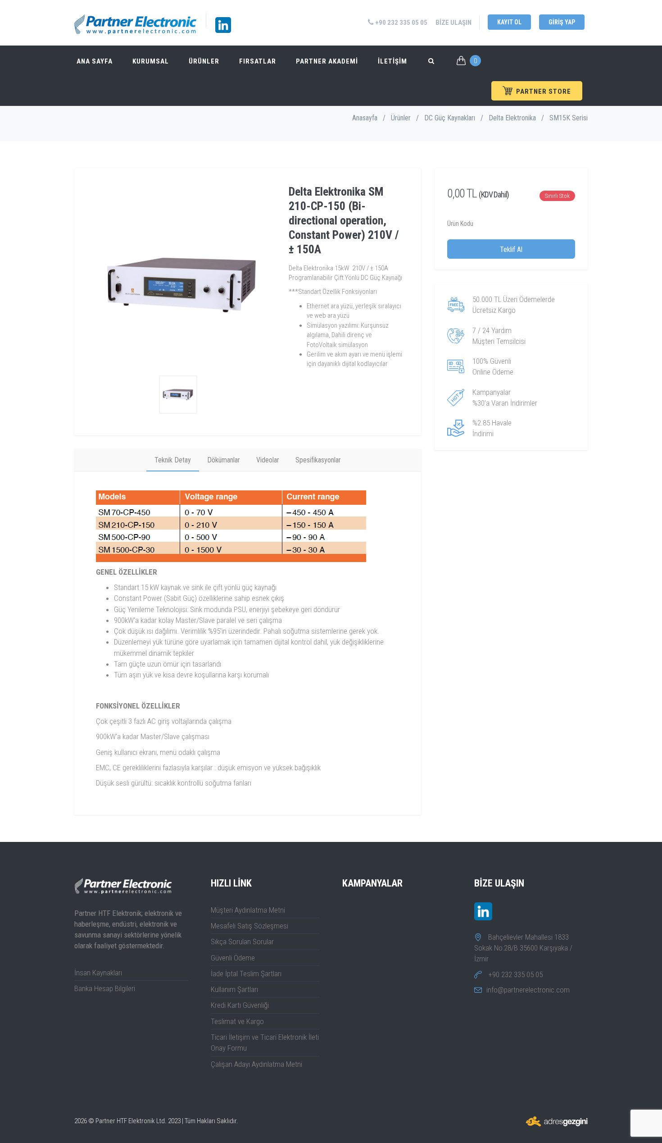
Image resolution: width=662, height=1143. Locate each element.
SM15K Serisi (568, 118)
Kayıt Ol (509, 22)
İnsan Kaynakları (98, 972)
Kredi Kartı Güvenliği (240, 1005)
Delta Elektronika (512, 118)
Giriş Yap (562, 22)
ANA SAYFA (95, 61)
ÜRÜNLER (204, 61)
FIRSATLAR (257, 61)
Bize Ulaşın (453, 22)
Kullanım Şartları (234, 989)
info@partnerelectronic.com (528, 989)
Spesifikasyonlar (318, 460)
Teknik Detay (172, 460)
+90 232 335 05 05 (400, 22)
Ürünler (401, 118)
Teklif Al (511, 249)
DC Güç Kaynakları (449, 118)
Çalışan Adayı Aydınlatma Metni (256, 1064)
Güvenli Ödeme (233, 957)
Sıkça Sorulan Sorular (242, 941)
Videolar (267, 460)
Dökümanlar (223, 460)
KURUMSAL (150, 61)
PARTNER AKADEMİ (327, 61)
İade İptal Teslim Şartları (246, 973)
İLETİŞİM (392, 61)
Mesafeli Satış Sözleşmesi (249, 925)
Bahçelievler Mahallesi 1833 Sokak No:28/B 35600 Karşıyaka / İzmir (523, 948)
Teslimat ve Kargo (237, 1021)
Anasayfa (364, 118)
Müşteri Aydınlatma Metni (248, 909)
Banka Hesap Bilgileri (104, 988)
